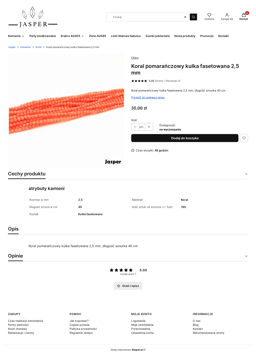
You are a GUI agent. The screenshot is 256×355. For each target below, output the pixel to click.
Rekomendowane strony (208, 332)
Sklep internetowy (127, 349)
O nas (196, 320)
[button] (193, 17)
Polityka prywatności (83, 328)
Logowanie (138, 320)
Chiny (135, 57)
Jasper (12, 47)
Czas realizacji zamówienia (25, 320)
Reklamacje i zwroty (21, 332)
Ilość (134, 120)
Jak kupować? (79, 320)
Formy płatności (18, 324)
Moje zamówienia (142, 324)
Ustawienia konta (142, 332)
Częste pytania (79, 324)
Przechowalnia (140, 328)
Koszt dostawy (17, 328)
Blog (196, 324)
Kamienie (25, 47)
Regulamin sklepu (81, 332)
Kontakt (198, 328)
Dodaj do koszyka (185, 138)
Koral (38, 47)
